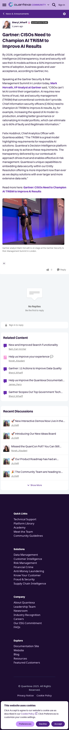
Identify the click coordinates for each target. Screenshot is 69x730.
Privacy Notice (25, 695)
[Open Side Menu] (4, 4)
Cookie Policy (27, 713)
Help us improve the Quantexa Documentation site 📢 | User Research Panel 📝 (37, 380)
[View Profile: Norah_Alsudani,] (6, 448)
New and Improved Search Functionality (33, 344)
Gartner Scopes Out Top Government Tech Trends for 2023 (35, 392)
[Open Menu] (64, 14)
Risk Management (25, 563)
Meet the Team (23, 531)
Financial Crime (23, 567)
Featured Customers (27, 662)
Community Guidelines (28, 535)
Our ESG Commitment (28, 623)
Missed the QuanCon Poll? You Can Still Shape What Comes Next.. (35, 446)
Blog (16, 654)
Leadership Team (25, 606)
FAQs (17, 627)
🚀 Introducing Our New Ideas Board (33, 433)
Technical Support (25, 519)
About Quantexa (24, 602)
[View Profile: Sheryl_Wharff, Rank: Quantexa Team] (6, 24)
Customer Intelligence (28, 559)
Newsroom (21, 610)
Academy (20, 527)
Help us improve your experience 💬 (31, 356)
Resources (20, 658)
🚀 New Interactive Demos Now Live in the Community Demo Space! (37, 421)
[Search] (54, 5)
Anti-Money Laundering (29, 571)
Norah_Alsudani (17, 360)
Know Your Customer (27, 575)
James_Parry (15, 384)
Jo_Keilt (15, 425)
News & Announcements (17, 13)
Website (19, 650)
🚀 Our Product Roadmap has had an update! (34, 459)
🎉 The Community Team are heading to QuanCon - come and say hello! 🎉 (36, 472)
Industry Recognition (27, 615)
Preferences (25, 723)
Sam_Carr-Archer (17, 349)
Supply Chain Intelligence (30, 583)
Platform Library (24, 523)
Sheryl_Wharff (19, 22)
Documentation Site (26, 646)
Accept (58, 723)
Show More (36, 485)
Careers (19, 619)
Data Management (26, 554)
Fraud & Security (24, 579)
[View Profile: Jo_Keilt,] (6, 423)
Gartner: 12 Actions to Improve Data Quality (35, 368)
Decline (43, 723)
